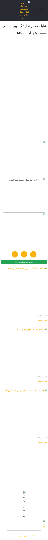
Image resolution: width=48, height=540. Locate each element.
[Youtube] (24, 254)
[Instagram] (33, 254)
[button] (41, 10)
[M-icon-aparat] (15, 254)
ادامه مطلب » (42, 320)
